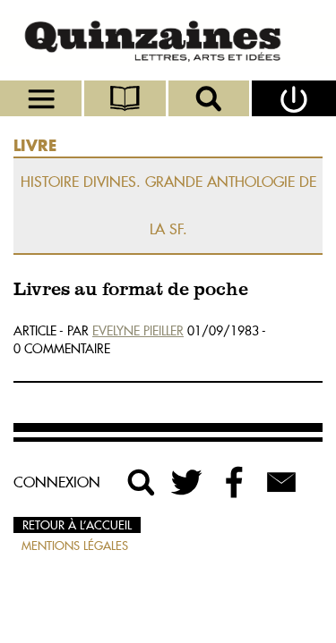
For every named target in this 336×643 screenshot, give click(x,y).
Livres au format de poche (130, 290)
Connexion (56, 482)
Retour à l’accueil (77, 525)
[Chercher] (210, 98)
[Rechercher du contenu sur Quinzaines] (141, 482)
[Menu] (42, 98)
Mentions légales (75, 545)
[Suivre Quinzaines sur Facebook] (235, 482)
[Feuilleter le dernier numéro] (126, 98)
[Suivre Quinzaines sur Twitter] (188, 482)
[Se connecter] (294, 98)
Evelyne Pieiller (138, 331)
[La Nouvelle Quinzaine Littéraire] (168, 40)
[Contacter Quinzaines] (281, 482)
